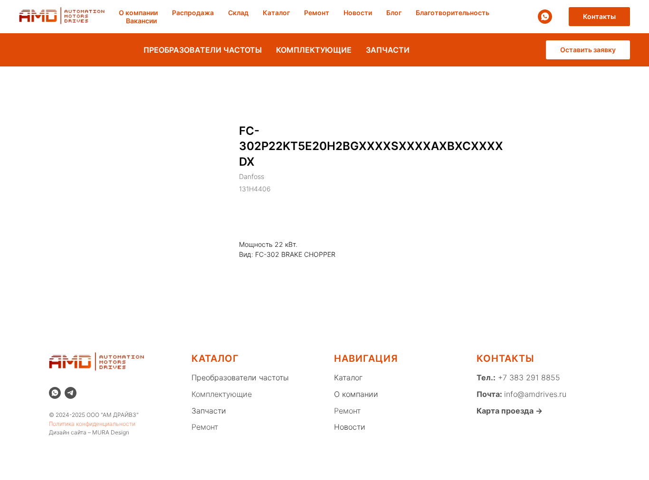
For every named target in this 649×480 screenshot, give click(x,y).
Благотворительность (452, 13)
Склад (238, 13)
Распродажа (193, 13)
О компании (138, 13)
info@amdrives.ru (535, 394)
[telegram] (70, 393)
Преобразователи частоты (240, 377)
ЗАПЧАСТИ (388, 50)
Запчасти (208, 410)
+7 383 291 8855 (528, 377)
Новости (358, 13)
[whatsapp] (545, 16)
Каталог (276, 13)
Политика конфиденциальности (92, 423)
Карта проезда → (510, 410)
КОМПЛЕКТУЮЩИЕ (314, 50)
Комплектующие (221, 394)
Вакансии (141, 21)
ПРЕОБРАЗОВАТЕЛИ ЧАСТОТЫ (202, 50)
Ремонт (316, 13)
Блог (393, 13)
